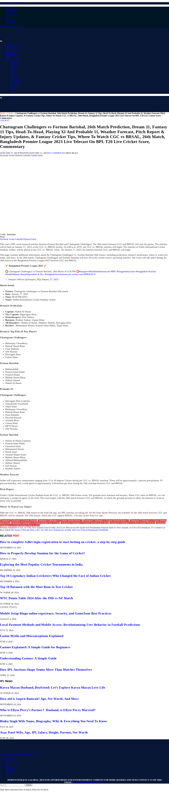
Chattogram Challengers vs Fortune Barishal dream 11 (60, 520)
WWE (13, 71)
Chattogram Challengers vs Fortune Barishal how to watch (35, 523)
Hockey (14, 78)
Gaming (14, 61)
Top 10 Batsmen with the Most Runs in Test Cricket (36, 587)
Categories (12, 50)
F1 (12, 90)
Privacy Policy (11, 10)
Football (11, 54)
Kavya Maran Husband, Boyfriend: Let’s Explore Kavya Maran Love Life (52, 687)
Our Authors (10, 22)
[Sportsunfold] (69, 40)
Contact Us (10, 20)
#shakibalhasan (12, 274)
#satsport (83, 271)
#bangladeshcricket (126, 271)
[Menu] (1, 97)
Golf (12, 92)
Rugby (13, 88)
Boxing (14, 69)
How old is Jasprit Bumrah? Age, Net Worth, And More (39, 698)
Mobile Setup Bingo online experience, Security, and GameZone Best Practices (55, 613)
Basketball (15, 64)
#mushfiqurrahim (28, 274)
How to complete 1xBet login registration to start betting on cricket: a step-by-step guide (62, 542)
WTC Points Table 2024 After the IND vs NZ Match (36, 598)
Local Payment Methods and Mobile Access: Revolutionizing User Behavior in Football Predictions (70, 624)
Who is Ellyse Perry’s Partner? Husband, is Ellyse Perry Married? (47, 710)
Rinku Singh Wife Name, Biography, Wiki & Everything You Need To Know (53, 721)
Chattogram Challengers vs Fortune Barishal (18, 520)
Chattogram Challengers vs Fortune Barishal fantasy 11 (106, 520)
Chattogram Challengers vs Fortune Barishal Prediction (132, 523)
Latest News (12, 47)
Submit (28, 785)
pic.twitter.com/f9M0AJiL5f (81, 274)
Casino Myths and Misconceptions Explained (31, 636)
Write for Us (10, 17)
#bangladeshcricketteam (56, 274)
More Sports (13, 59)
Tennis (13, 73)
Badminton (15, 76)
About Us (9, 8)
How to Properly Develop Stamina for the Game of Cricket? (42, 553)
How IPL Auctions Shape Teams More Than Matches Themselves (46, 669)
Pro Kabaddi (16, 81)
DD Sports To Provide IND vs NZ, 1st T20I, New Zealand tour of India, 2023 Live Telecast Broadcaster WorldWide (59, 530)
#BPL (113, 271)
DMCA (8, 12)
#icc (42, 274)
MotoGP (14, 66)
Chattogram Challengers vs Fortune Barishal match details (84, 523)
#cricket (152, 271)
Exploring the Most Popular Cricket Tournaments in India (41, 564)
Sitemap (8, 775)
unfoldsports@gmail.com (88, 782)
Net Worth (15, 83)
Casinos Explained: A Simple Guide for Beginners (35, 647)
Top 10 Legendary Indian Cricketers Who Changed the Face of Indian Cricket (55, 575)
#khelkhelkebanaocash (99, 271)
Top (7, 57)
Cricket (10, 52)
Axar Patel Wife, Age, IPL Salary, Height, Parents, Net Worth (44, 732)
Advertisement (11, 15)
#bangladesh (142, 271)
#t (38, 274)
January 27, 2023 (50, 279)
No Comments (56, 153)
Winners (14, 85)
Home (8, 45)
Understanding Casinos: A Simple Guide (28, 658)
